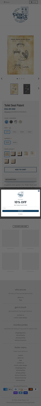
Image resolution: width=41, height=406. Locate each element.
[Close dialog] (39, 191)
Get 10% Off (20, 211)
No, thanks (20, 214)
